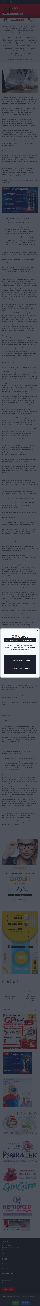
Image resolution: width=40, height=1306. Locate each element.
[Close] (37, 631)
